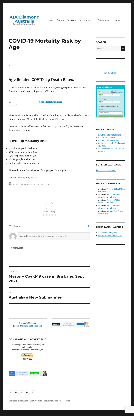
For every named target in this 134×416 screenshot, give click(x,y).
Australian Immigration (108, 233)
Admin (118, 20)
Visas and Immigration (79, 20)
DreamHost (27, 326)
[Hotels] (110, 104)
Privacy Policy (36, 401)
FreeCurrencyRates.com (106, 170)
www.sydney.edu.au (27, 177)
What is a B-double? (106, 138)
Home (49, 20)
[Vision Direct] (110, 73)
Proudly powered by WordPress (57, 401)
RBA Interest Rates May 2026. (110, 135)
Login (87, 226)
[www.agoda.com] (49, 102)
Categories (103, 20)
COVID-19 (45, 184)
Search (60, 20)
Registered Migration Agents (110, 235)
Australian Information (18, 401)
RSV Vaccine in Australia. (108, 140)
